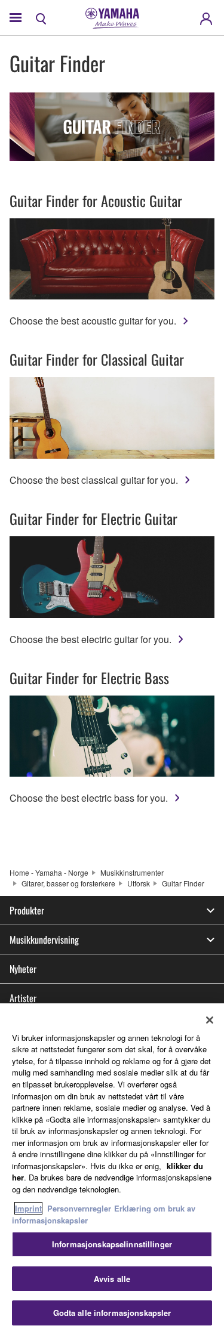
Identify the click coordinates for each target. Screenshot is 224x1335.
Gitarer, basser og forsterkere (68, 883)
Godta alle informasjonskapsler (112, 1312)
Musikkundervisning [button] (44, 939)
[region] (112, 1169)
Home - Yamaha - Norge (49, 872)
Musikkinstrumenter (132, 872)
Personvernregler (79, 1208)
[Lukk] (210, 1020)
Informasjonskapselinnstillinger (112, 1244)
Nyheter (23, 969)
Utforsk (138, 883)
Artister (23, 998)
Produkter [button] (27, 910)
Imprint (28, 1208)
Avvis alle (112, 1278)
